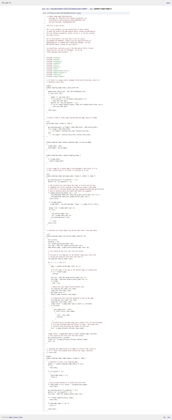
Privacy (16, 417)
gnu (43, 9)
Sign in (168, 3)
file (78, 13)
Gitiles (11, 417)
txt (164, 417)
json (168, 417)
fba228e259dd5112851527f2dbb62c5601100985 (69, 9)
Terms (21, 417)
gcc (48, 9)
